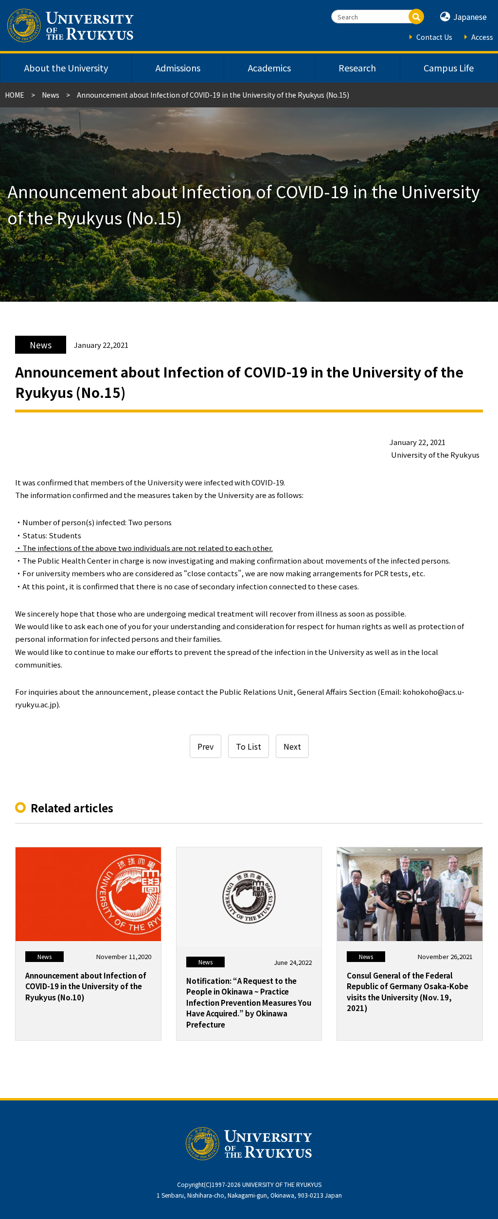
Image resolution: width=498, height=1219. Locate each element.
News (50, 95)
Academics (269, 67)
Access (482, 37)
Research (357, 67)
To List (248, 746)
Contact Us (434, 37)
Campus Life (449, 67)
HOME (14, 95)
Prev (205, 746)
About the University (66, 67)
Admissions (178, 67)
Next (292, 746)
